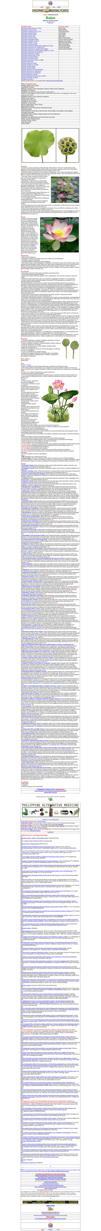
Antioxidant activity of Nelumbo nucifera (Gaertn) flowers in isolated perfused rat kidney (45, 972)
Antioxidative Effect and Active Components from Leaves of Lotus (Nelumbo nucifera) (44, 915)
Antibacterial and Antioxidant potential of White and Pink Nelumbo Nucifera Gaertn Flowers (46, 966)
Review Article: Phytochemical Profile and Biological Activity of (43, 1042)
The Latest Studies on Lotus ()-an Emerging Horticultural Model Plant (45, 1114)
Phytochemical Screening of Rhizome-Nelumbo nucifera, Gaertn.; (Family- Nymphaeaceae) (46, 1122)
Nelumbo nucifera (26, 928)
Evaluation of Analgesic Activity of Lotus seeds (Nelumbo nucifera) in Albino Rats (43, 948)
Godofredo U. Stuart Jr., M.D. (46, 789)
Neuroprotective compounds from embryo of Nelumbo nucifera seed (40, 1154)
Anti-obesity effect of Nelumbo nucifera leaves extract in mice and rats (40, 875)
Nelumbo (23, 1159)
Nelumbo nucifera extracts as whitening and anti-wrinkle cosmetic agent (41, 988)
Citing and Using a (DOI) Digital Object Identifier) (58, 1171)
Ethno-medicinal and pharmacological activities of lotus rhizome (38, 1118)
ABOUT (59, 7)
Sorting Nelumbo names (27, 931)
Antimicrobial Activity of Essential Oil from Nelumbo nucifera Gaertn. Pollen (42, 906)
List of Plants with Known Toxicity (50, 1183)
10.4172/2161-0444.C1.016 (50, 1157)
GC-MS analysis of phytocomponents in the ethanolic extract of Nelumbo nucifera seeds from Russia (49, 1089)
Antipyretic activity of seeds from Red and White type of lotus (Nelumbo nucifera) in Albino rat (46, 911)
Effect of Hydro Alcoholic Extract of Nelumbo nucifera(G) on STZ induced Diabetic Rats (45, 961)
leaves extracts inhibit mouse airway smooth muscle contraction (49, 1077)
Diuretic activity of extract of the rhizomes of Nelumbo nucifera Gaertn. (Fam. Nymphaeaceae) (47, 871)
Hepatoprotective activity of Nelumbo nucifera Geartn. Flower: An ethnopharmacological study (47, 1015)
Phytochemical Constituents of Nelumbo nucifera (34, 952)
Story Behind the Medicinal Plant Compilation (50, 1177)
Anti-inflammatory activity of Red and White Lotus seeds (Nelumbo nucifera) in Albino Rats (46, 1048)
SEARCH (48, 7)
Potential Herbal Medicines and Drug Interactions (50, 1174)
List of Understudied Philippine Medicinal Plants (42, 1185)
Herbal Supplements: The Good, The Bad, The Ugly (50, 1175)
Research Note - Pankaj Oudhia (30, 844)
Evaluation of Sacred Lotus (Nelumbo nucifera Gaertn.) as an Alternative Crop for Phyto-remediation (48, 956)
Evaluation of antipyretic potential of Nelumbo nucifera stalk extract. (39, 861)
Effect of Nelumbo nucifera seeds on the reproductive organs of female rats (42, 891)
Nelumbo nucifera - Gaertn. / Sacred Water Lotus (34, 838)
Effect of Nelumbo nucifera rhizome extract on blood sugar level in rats (40, 885)
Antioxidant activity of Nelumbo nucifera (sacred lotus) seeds (38, 846)
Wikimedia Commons (42, 827)
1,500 (40, 1191)
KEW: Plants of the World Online (55, 80)
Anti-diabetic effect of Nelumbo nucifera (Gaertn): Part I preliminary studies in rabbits (44, 936)
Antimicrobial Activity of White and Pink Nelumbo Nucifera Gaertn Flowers (41, 1128)
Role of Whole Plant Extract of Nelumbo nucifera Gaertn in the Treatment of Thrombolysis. (46, 1132)
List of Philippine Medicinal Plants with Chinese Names (50, 1218)
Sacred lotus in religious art (28, 1162)
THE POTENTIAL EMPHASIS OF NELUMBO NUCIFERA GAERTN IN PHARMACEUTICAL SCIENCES (50, 1149)
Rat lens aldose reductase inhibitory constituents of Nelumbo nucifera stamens (43, 856)
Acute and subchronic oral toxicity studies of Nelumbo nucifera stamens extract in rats (44, 924)
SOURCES (50, 832)
